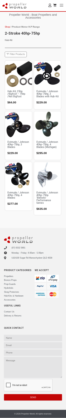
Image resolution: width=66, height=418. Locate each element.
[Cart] (55, 5)
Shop (7, 26)
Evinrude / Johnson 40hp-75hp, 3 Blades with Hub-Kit (47, 94)
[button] (16, 54)
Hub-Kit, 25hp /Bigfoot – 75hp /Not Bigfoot (16, 94)
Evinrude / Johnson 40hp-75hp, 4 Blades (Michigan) (47, 144)
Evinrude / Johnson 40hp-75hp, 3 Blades (18, 144)
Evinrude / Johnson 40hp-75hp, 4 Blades (18, 195)
